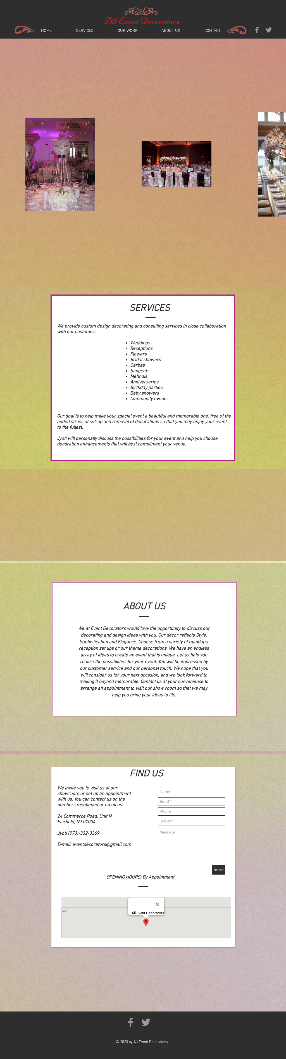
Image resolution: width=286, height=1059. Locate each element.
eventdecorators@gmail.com (101, 844)
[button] (127, 30)
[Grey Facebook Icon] (257, 30)
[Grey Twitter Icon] (268, 30)
